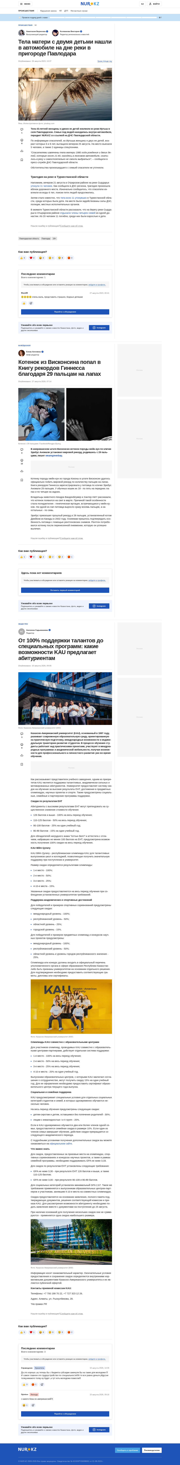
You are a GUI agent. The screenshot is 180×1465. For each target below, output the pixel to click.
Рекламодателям (152, 1450)
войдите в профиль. (97, 285)
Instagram (101, 328)
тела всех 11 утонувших (73, 198)
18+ (54, 238)
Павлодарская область (29, 238)
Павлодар (46, 238)
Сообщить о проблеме (127, 1450)
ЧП (60, 11)
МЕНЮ (27, 4)
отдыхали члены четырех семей (78, 213)
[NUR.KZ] (90, 4)
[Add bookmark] (22, 160)
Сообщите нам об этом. (71, 226)
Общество (23, 624)
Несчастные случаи (79, 11)
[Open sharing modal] (21, 151)
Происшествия (26, 11)
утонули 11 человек (41, 186)
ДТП (66, 11)
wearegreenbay (53, 455)
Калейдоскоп (24, 346)
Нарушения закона (48, 11)
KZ (142, 4)
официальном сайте (61, 1143)
